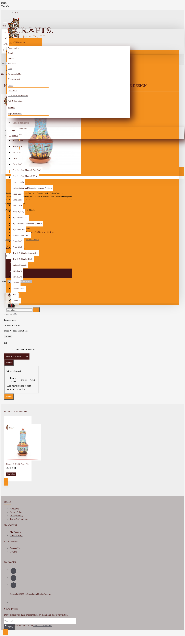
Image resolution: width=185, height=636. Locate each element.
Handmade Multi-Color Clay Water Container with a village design (18, 464)
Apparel (11, 107)
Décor (10, 85)
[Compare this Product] (12, 478)
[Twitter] (13, 585)
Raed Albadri (16, 313)
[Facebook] (13, 571)
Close (9, 363)
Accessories (13, 48)
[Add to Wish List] (8, 478)
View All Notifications (17, 356)
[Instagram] (13, 578)
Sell (16, 13)
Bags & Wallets (15, 113)
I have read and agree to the (29, 625)
